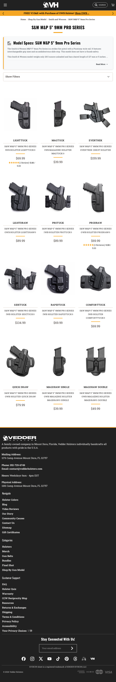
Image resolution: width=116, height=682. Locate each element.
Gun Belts (7, 556)
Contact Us (8, 522)
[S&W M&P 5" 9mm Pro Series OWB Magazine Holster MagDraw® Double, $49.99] (95, 361)
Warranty (7, 593)
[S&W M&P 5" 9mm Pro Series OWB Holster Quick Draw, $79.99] (20, 361)
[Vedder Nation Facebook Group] (92, 659)
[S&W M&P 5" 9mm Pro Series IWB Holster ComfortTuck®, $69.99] (95, 279)
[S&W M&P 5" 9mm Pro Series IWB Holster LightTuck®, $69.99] (20, 114)
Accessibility (9, 626)
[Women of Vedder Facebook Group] (84, 659)
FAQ (4, 584)
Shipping (7, 612)
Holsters (7, 546)
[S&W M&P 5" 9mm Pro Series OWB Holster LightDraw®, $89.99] (20, 197)
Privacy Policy (10, 621)
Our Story (7, 513)
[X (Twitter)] (41, 659)
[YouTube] (49, 659)
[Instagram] (32, 659)
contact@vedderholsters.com (25, 468)
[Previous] (3, 13)
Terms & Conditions (13, 616)
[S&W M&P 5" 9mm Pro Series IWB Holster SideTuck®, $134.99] (20, 279)
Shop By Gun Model (13, 569)
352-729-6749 (17, 465)
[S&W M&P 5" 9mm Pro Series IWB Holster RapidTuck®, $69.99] (58, 279)
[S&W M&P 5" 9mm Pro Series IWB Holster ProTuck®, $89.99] (58, 197)
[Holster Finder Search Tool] (100, 5)
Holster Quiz (9, 588)
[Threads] (75, 659)
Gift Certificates (11, 532)
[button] (58, 76)
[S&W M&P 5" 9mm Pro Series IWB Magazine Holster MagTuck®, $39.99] (58, 114)
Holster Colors (10, 499)
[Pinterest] (66, 659)
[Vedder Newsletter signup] (72, 648)
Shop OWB (81, 13)
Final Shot (8, 565)
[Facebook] (23, 659)
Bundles (6, 560)
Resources (8, 602)
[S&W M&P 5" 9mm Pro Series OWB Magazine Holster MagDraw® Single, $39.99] (58, 361)
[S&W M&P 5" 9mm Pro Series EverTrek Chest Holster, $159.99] (95, 114)
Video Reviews (10, 508)
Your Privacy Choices (14, 630)
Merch (6, 551)
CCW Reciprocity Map (14, 598)
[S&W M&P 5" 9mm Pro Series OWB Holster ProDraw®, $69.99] (95, 197)
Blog (4, 504)
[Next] (113, 13)
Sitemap (6, 527)
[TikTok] (58, 659)
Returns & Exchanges (14, 607)
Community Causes (13, 518)
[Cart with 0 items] (112, 5)
